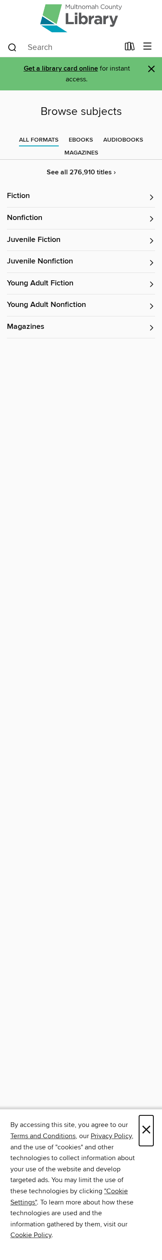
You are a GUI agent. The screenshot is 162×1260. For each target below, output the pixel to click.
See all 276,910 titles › (81, 172)
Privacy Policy (111, 1136)
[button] (81, 196)
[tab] (39, 140)
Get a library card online (61, 68)
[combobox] (63, 47)
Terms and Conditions (43, 1136)
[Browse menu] (148, 47)
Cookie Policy (30, 1235)
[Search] (12, 47)
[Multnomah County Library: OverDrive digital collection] (81, 18)
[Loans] (130, 48)
